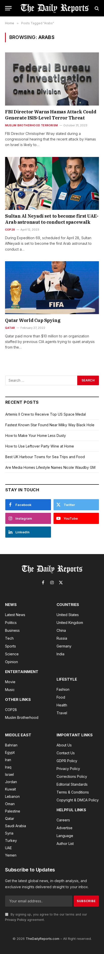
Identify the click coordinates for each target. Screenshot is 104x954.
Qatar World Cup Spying (32, 320)
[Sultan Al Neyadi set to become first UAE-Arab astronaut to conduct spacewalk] (52, 183)
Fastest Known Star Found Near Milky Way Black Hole (49, 425)
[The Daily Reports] (54, 8)
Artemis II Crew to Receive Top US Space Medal (45, 414)
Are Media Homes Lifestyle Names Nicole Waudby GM (50, 467)
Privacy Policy (15, 920)
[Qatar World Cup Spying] (52, 287)
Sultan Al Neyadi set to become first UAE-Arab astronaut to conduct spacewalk (51, 219)
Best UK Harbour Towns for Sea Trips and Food (45, 457)
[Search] (96, 8)
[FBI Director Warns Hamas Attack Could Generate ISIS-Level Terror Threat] (52, 78)
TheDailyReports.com (42, 939)
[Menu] (8, 8)
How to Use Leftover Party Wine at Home (39, 446)
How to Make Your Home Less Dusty (35, 435)
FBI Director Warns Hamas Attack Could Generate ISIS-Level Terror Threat (50, 115)
